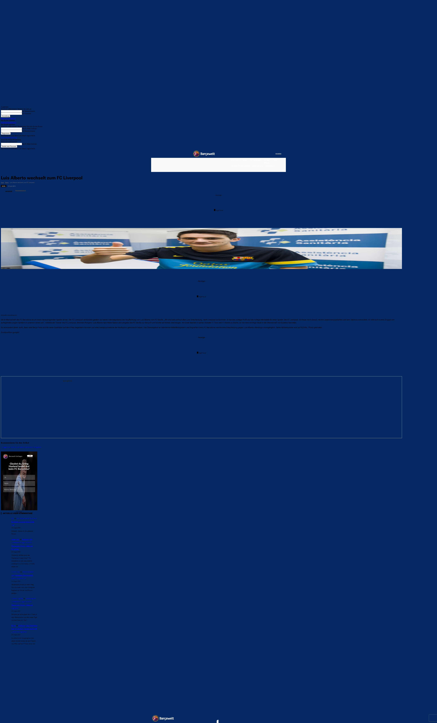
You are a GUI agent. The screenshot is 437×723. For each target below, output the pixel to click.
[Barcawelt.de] (204, 154)
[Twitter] (269, 153)
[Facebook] (259, 153)
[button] (283, 170)
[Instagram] (264, 153)
